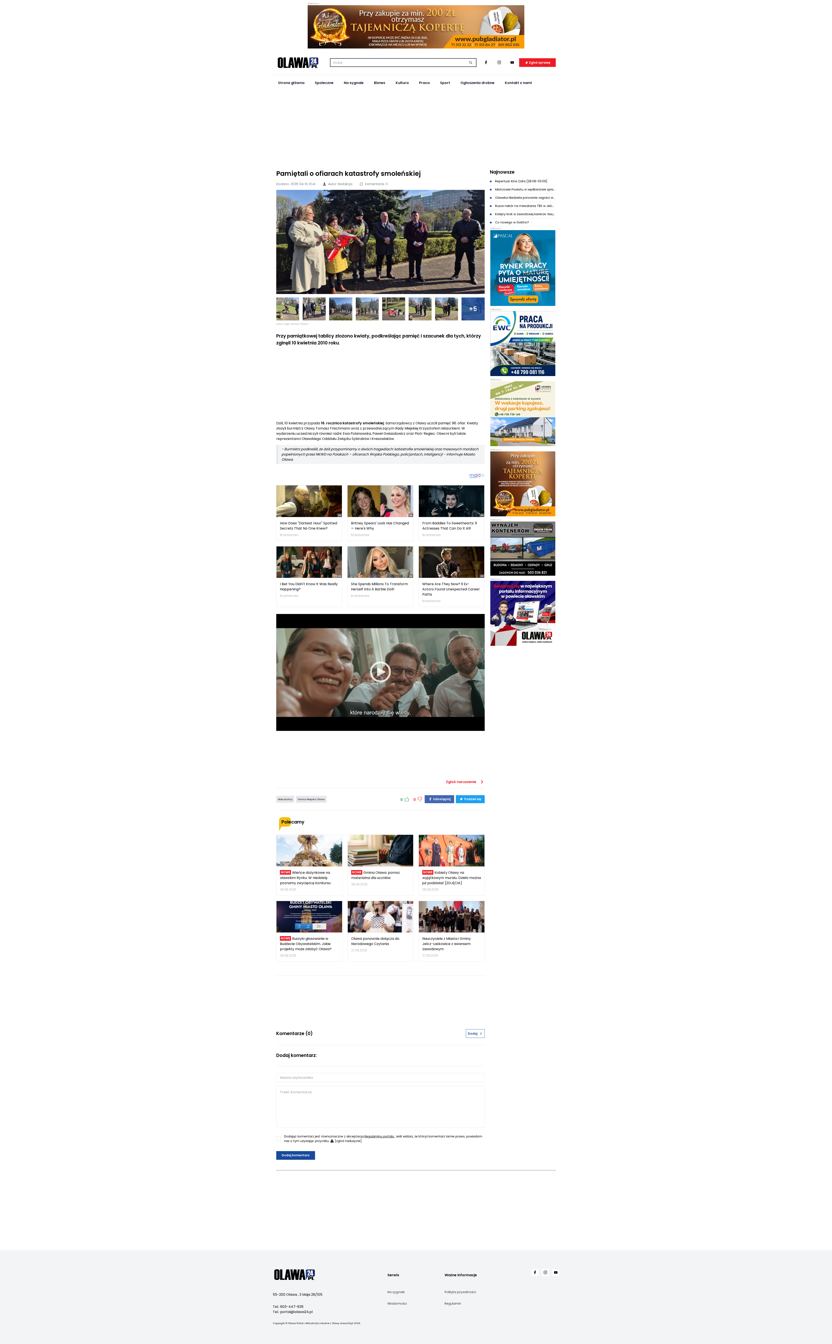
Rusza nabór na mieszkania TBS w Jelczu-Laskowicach (525, 206)
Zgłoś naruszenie (461, 781)
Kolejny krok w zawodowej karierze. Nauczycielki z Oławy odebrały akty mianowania (525, 214)
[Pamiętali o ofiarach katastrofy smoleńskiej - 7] (446, 308)
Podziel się (472, 799)
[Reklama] (416, 26)
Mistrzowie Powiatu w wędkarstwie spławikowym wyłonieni (525, 189)
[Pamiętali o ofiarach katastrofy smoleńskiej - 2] (314, 308)
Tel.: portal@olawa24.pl (293, 1311)
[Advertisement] (416, 128)
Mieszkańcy (285, 799)
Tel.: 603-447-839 (288, 1306)
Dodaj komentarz (296, 1155)
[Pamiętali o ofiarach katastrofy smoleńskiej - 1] (287, 308)
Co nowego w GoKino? (511, 222)
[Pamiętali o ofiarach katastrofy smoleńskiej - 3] (340, 308)
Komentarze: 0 (376, 184)
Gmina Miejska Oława (311, 799)
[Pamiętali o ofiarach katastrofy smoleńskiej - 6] (420, 308)
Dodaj (473, 1033)
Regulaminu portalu (379, 1136)
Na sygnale (354, 82)
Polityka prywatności (460, 1292)
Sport (445, 82)
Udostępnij (441, 799)
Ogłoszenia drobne (477, 82)
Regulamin (453, 1303)
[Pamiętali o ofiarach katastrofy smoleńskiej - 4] (367, 308)
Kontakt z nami (518, 82)
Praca (424, 82)
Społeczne (324, 82)
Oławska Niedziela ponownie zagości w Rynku (525, 197)
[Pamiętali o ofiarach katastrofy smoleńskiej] (380, 242)
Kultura (402, 82)
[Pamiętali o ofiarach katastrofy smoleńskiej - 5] (393, 308)
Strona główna (291, 82)
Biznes (379, 82)
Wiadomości (397, 1303)
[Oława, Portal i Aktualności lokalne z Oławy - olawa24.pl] (298, 62)
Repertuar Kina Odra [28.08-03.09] (520, 181)
